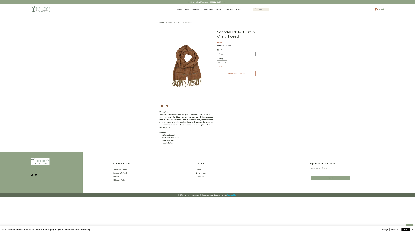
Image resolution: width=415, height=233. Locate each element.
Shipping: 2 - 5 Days (224, 45)
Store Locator (201, 173)
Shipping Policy (119, 180)
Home (161, 22)
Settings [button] (385, 229)
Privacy (116, 177)
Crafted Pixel (232, 195)
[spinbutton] (222, 62)
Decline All (394, 229)
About (198, 169)
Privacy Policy (85, 229)
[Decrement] (219, 62)
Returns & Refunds (120, 173)
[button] (383, 9)
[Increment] (225, 62)
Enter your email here (319, 168)
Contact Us (200, 176)
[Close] (412, 229)
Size (219, 50)
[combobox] (236, 54)
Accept (405, 229)
